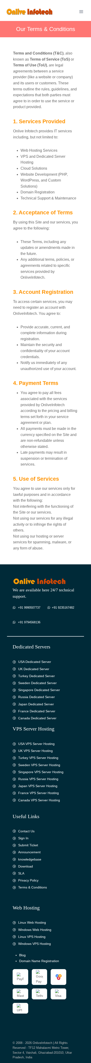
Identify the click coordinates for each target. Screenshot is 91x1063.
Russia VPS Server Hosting (38, 779)
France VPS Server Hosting (38, 793)
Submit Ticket (28, 845)
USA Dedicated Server (34, 662)
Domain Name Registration (39, 961)
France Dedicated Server (36, 711)
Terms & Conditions (32, 887)
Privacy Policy (28, 880)
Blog (22, 955)
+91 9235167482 (63, 607)
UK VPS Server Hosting (35, 751)
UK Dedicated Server (33, 669)
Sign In (23, 838)
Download (25, 866)
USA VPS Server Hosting (36, 744)
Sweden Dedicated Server (37, 683)
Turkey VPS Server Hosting (38, 758)
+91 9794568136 (29, 622)
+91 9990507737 (29, 607)
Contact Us (26, 831)
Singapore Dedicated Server (39, 690)
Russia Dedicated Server (36, 697)
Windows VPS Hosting (34, 944)
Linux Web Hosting (32, 922)
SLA (21, 873)
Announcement (29, 852)
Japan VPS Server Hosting (37, 786)
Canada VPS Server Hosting (39, 800)
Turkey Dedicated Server (36, 676)
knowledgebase (29, 859)
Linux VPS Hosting (32, 937)
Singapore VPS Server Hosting (40, 772)
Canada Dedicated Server (37, 718)
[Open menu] (81, 11)
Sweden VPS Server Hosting (39, 765)
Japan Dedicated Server (36, 704)
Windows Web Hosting (34, 930)
